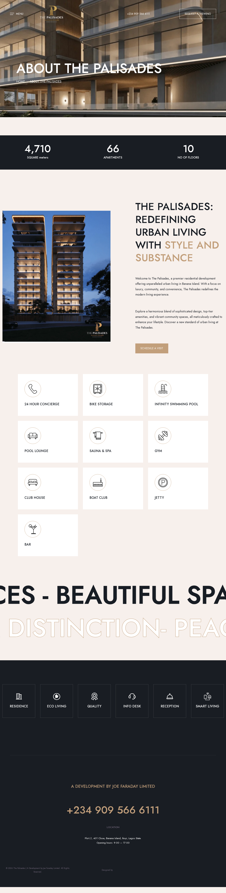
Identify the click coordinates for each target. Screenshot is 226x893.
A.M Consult (118, 870)
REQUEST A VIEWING (198, 14)
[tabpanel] (19, 703)
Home (20, 81)
